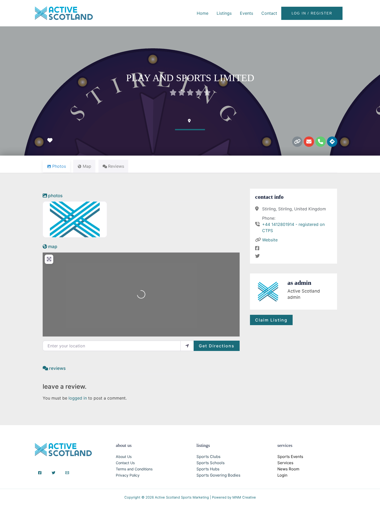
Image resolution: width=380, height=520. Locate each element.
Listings (224, 13)
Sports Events (290, 456)
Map (52, 246)
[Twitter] (53, 473)
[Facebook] (40, 473)
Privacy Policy (128, 475)
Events (246, 13)
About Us (124, 456)
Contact (269, 13)
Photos (55, 195)
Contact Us (125, 463)
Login (282, 475)
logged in (78, 398)
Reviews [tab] (116, 166)
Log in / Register (312, 13)
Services (285, 462)
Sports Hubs (207, 469)
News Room (288, 469)
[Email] (67, 473)
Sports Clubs (208, 456)
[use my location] (187, 346)
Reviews (57, 368)
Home (202, 13)
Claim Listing (271, 320)
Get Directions (216, 345)
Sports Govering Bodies (218, 475)
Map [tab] (87, 166)
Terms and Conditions (134, 469)
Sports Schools (210, 462)
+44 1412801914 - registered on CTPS (293, 227)
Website (270, 239)
